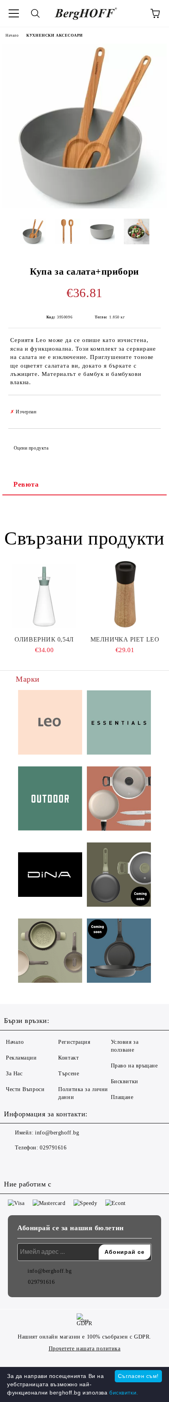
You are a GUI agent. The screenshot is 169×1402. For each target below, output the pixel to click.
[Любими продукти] (133, 13)
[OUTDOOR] (50, 799)
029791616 (53, 1148)
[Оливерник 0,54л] (44, 596)
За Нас (14, 1074)
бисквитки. (123, 1392)
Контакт (68, 1058)
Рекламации (21, 1058)
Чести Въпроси (25, 1089)
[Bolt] (119, 875)
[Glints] (119, 799)
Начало (12, 35)
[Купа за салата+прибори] (84, 207)
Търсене (68, 1074)
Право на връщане (134, 1066)
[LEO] (50, 723)
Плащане (122, 1097)
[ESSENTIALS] (119, 723)
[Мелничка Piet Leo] (125, 596)
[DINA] (50, 875)
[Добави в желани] (149, 408)
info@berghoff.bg (57, 1133)
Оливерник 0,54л (44, 639)
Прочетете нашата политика (85, 1349)
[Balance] (50, 952)
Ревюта (26, 484)
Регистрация (74, 1042)
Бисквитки (124, 1081)
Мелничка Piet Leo (125, 639)
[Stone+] (119, 952)
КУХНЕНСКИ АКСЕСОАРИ (54, 35)
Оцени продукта (31, 448)
